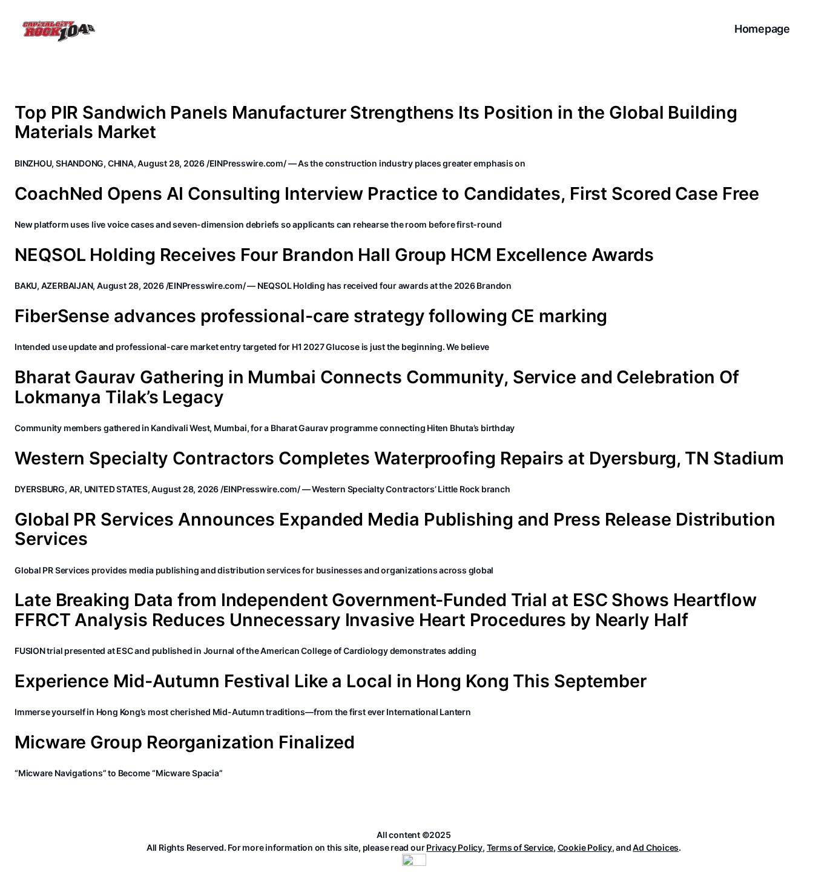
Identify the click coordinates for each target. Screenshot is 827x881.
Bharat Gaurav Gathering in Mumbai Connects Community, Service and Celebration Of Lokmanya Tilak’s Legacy (377, 387)
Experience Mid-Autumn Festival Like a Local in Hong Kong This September (331, 681)
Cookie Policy (585, 847)
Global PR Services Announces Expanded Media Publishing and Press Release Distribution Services (395, 529)
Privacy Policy (454, 847)
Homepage (762, 28)
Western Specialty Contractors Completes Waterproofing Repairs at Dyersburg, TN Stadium (399, 458)
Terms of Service (520, 847)
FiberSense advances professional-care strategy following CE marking (311, 316)
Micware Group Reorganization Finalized (185, 742)
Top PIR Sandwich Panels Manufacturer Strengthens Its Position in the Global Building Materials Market (376, 122)
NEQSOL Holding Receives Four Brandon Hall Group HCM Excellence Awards (334, 255)
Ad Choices (656, 847)
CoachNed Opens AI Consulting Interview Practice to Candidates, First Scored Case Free (387, 193)
